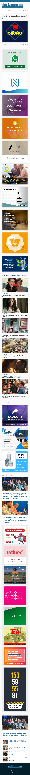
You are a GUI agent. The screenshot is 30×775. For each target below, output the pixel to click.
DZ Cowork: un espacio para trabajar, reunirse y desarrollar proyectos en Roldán (17, 747)
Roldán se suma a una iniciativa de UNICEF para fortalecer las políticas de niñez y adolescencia (18, 759)
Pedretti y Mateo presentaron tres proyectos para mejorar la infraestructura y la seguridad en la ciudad (18, 741)
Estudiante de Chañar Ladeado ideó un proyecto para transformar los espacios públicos (17, 753)
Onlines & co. (15, 772)
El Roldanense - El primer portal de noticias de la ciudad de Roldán (12, 5)
